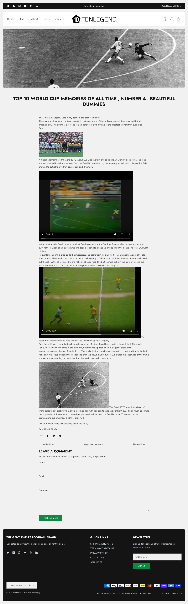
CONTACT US (97, 557)
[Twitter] (8, 6)
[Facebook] (14, 6)
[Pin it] (60, 435)
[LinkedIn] (37, 6)
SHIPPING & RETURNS (101, 543)
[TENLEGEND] (94, 19)
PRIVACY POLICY (99, 553)
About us (59, 19)
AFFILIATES (96, 562)
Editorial (34, 19)
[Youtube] (25, 6)
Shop (21, 19)
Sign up (141, 565)
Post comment (50, 517)
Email (42, 476)
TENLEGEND (18, 592)
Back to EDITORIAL (94, 444)
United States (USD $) (170, 6)
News (46, 19)
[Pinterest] (31, 6)
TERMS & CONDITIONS (102, 548)
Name (42, 462)
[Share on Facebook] (48, 435)
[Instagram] (19, 6)
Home (10, 19)
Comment (43, 490)
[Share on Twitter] (54, 435)
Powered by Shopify (32, 592)
